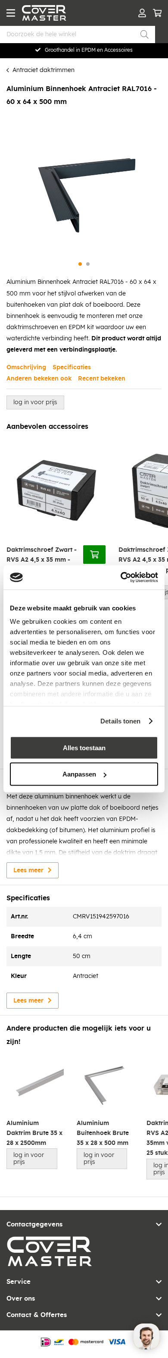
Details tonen (120, 721)
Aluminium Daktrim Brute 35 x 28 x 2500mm (34, 1133)
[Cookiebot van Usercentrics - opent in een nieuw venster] (121, 577)
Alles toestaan (84, 747)
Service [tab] (18, 1282)
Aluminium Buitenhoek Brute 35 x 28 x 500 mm (103, 1133)
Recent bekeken (101, 379)
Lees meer (28, 871)
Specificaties (72, 368)
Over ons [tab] (20, 1298)
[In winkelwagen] (94, 554)
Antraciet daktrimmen (43, 70)
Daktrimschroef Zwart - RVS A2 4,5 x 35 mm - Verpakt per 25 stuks (41, 560)
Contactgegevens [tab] (34, 1224)
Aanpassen (79, 774)
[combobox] (77, 34)
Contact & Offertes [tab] (36, 1315)
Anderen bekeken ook (39, 379)
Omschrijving (26, 368)
